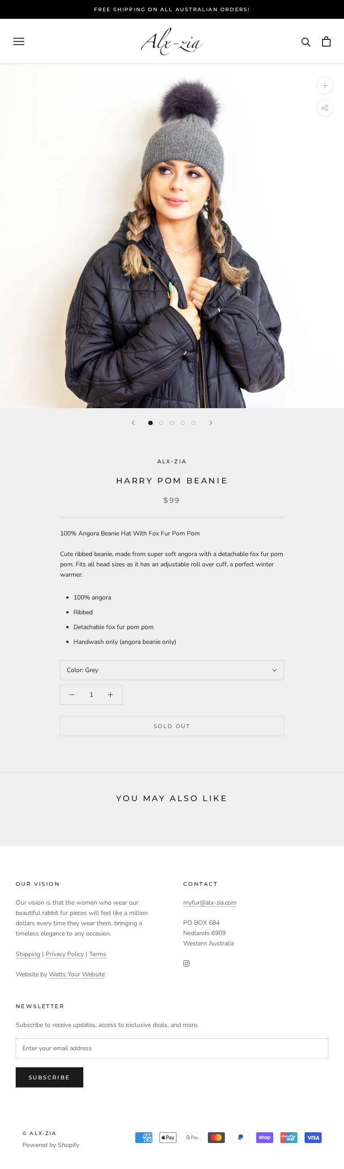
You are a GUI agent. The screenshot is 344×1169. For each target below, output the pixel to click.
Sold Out (172, 726)
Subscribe (49, 1077)
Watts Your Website (77, 974)
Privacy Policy (65, 954)
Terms (97, 954)
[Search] (306, 41)
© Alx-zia (39, 1133)
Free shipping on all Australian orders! (172, 9)
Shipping (28, 954)
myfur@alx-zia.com (209, 902)
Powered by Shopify (50, 1145)
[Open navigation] (18, 41)
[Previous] (133, 423)
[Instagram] (186, 963)
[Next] (211, 423)
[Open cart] (326, 41)
